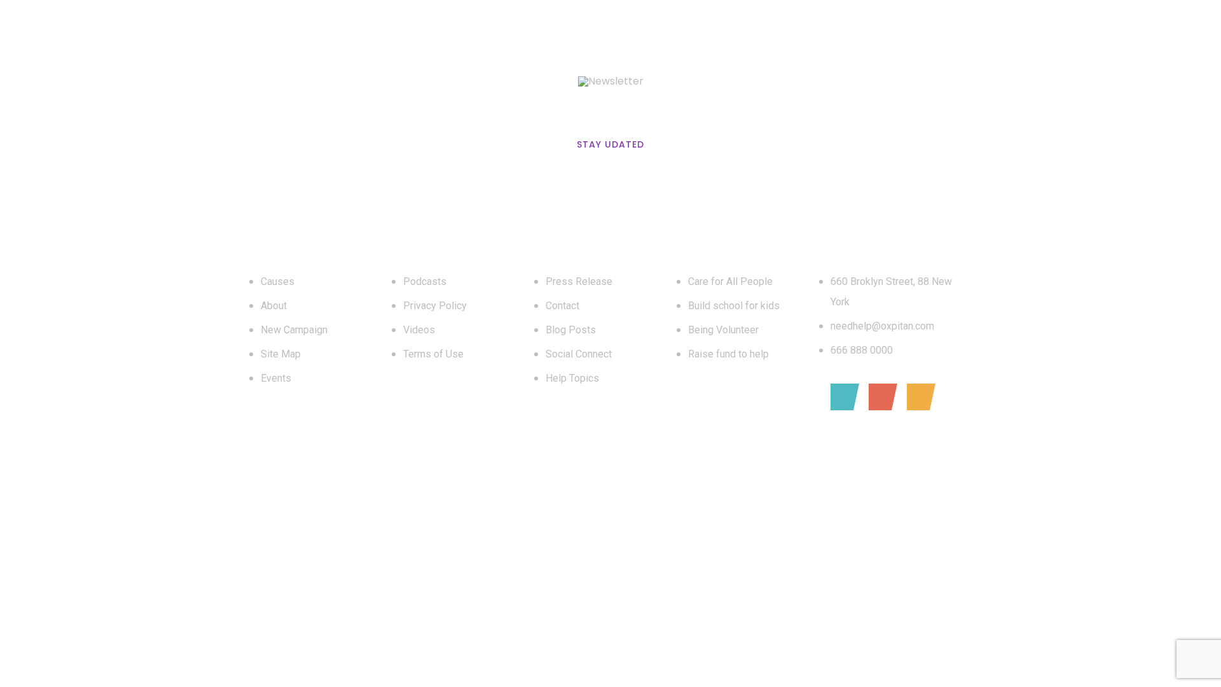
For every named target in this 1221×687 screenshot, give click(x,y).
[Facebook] (842, 397)
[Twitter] (880, 397)
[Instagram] (918, 397)
